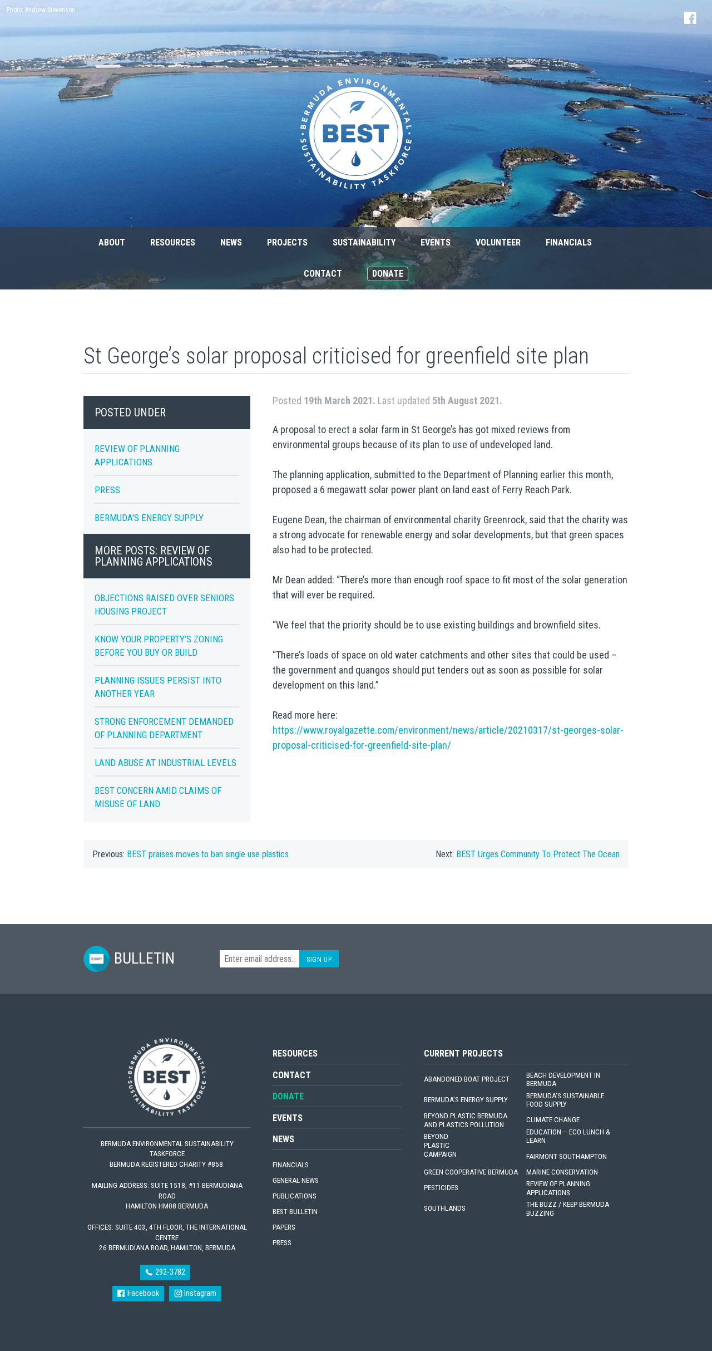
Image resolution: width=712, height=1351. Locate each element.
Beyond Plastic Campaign (440, 1145)
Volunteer (498, 242)
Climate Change (553, 1120)
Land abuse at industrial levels (165, 762)
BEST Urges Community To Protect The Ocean (538, 854)
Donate (387, 273)
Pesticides (441, 1187)
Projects (287, 242)
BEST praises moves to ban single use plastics (208, 854)
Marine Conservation (562, 1172)
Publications (295, 1196)
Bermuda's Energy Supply (149, 517)
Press (107, 489)
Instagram (199, 1293)
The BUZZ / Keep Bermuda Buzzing (567, 1208)
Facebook (142, 1293)
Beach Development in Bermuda (563, 1079)
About (111, 242)
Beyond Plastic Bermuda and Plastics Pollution (465, 1120)
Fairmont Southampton (566, 1156)
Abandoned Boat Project (467, 1079)
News (231, 242)
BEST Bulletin (295, 1211)
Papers (284, 1227)
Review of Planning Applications (558, 1188)
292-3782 (169, 1272)
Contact (323, 273)
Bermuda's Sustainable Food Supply (565, 1100)
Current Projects (463, 1053)
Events (436, 242)
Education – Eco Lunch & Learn (568, 1136)
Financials (569, 242)
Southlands (445, 1208)
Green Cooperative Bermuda (471, 1172)
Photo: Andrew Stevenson (41, 10)
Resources (172, 242)
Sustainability (364, 242)
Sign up (319, 959)
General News (296, 1180)
